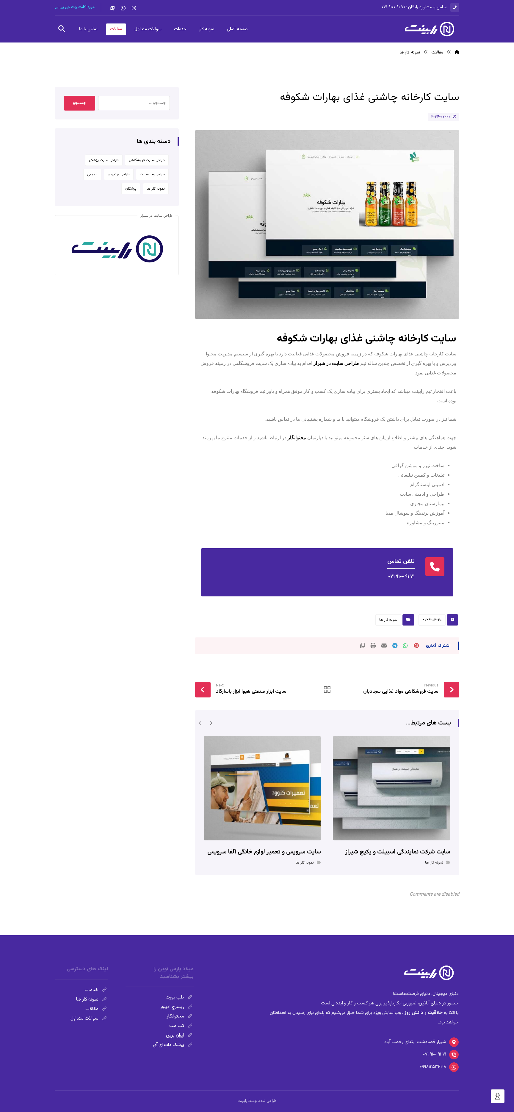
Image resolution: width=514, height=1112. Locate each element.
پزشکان (131, 188)
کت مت (176, 1026)
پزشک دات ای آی (168, 1045)
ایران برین (175, 1035)
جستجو (79, 103)
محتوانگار (297, 437)
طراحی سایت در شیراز (336, 363)
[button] (134, 8)
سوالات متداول (84, 1018)
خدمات (91, 990)
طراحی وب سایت (152, 174)
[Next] (200, 723)
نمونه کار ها (388, 620)
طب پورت (175, 997)
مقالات (91, 1009)
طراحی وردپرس (119, 174)
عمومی (92, 174)
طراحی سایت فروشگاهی (147, 160)
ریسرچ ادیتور (172, 1007)
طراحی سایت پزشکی (104, 160)
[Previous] (210, 723)
